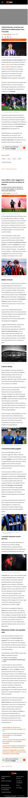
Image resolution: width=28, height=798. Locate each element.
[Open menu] (2, 2)
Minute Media (5, 785)
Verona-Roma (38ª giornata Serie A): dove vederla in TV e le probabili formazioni (14, 735)
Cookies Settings (6, 792)
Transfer (19, 158)
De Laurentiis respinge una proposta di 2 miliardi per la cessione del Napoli (14, 746)
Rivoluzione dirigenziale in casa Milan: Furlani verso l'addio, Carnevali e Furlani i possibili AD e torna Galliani (14, 752)
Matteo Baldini (6, 193)
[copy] (11, 37)
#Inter (10, 655)
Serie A (9, 158)
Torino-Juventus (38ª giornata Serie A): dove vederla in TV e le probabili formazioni (14, 741)
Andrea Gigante (7, 34)
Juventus (3, 158)
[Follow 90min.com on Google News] (24, 148)
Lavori (18, 785)
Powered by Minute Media (11, 796)
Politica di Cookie (6, 781)
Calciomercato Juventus (6, 162)
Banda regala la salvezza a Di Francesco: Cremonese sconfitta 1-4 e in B (14, 729)
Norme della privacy (20, 777)
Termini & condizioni (19, 782)
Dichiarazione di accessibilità (6, 788)
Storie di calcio (9, 766)
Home (2, 169)
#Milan (3, 655)
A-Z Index (19, 788)
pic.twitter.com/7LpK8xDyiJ (9, 657)
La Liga (14, 158)
